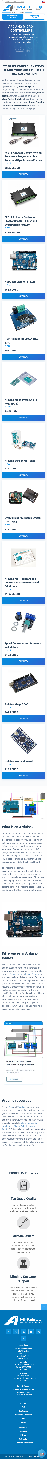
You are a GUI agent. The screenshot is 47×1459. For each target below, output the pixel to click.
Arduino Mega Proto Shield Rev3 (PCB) (21, 401)
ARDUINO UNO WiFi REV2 (20, 281)
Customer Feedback (23, 1415)
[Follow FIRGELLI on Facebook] (8, 1331)
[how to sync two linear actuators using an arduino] (23, 1052)
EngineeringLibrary (34, 16)
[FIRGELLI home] (23, 1320)
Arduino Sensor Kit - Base (20, 460)
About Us (23, 1403)
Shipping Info (23, 1427)
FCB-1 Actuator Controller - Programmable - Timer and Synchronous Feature (21, 221)
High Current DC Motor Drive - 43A (22, 340)
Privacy (23, 1435)
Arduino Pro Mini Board (19, 761)
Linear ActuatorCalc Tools (12, 16)
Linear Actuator (32, 974)
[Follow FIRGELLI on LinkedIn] (23, 1331)
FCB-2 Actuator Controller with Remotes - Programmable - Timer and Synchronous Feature (23, 156)
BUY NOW (23, 174)
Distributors (23, 1439)
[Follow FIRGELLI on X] (16, 1331)
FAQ (23, 1407)
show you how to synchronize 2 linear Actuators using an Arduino (20, 1126)
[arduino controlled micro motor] (23, 805)
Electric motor (16, 974)
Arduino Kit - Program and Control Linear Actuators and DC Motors (22, 582)
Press (23, 1422)
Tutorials (21, 1107)
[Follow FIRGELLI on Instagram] (38, 1331)
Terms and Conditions (23, 1443)
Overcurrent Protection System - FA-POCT (23, 519)
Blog (11, 1107)
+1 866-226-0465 (27, 1389)
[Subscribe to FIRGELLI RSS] (23, 1338)
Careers (23, 1431)
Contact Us (23, 1411)
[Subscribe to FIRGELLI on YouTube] (31, 1331)
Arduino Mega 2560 (16, 704)
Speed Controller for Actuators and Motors (23, 645)
